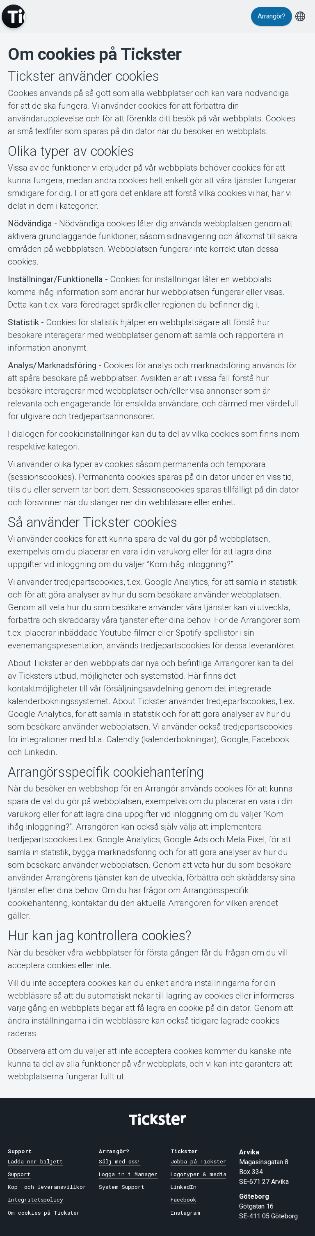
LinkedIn (183, 1186)
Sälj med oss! (119, 1161)
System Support (121, 1186)
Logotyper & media (198, 1174)
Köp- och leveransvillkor (47, 1186)
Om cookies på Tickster (44, 1212)
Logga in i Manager (128, 1174)
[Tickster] (13, 16)
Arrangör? (271, 16)
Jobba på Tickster (198, 1161)
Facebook (183, 1199)
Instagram (185, 1212)
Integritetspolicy (35, 1199)
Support (19, 1174)
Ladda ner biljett (35, 1161)
